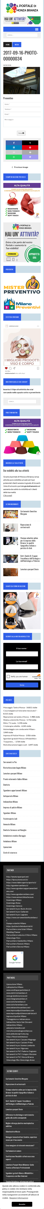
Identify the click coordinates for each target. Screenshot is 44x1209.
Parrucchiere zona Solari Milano (19, 929)
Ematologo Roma (13, 903)
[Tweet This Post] (30, 142)
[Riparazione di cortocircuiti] (10, 530)
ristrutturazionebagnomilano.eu (19, 1031)
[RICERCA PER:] (22, 34)
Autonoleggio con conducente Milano (19, 729)
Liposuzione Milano (14, 984)
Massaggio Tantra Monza (14, 707)
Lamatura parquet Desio (29, 569)
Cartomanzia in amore (13, 1150)
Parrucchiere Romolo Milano (18, 944)
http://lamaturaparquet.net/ (17, 877)
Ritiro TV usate (9, 723)
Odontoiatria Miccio (13, 1131)
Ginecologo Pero (13, 938)
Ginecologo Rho (13, 1060)
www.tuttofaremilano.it (15, 1002)
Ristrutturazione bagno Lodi (15, 745)
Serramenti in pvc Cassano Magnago (21, 1039)
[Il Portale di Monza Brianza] (22, 8)
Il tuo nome (22, 648)
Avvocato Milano (9, 824)
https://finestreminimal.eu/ (17, 1037)
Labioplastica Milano (14, 987)
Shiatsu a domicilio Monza (14, 720)
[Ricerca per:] (22, 401)
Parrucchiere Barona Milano (17, 947)
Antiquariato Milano (10, 796)
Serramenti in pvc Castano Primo (19, 1042)
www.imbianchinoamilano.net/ (18, 1007)
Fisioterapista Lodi (10, 818)
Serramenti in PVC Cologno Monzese (21, 1054)
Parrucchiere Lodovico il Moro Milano (21, 935)
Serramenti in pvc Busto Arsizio (19, 909)
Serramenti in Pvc (10, 762)
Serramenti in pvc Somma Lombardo (20, 1045)
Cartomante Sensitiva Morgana (28, 512)
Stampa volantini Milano (16, 923)
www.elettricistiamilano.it (16, 993)
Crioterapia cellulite (11, 726)
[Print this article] (30, 152)
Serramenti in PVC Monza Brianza (20, 1057)
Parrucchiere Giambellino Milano (19, 941)
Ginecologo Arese (27, 1060)
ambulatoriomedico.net (15, 1028)
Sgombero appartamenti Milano (15, 790)
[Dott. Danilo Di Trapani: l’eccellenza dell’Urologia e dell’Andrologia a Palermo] (10, 561)
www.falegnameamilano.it (16, 999)
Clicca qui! (7, 495)
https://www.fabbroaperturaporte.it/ (21, 882)
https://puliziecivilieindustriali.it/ (19, 926)
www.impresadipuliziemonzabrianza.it (21, 1013)
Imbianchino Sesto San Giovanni (19, 1022)
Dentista (6, 784)
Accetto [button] (22, 1204)
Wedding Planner (13, 932)
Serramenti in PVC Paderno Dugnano (21, 1051)
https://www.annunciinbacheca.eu (19, 897)
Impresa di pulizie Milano (12, 807)
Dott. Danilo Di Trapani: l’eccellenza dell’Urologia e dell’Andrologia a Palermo (30, 558)
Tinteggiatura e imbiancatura (18, 1019)
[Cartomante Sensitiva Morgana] (10, 516)
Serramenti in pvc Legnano (17, 914)
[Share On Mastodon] (30, 157)
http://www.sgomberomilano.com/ (20, 894)
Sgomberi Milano (9, 813)
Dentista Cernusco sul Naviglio (14, 830)
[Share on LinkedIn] (14, 147)
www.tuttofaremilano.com (17, 1004)
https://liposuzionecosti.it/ (17, 880)
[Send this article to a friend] (14, 152)
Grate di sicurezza (10, 852)
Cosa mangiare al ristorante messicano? (19, 710)
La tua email (22, 661)
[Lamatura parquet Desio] (10, 574)
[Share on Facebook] (14, 142)
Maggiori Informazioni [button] (18, 1198)
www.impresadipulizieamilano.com (20, 1010)
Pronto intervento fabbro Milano (15, 779)
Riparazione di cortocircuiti (25, 526)
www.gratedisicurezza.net (16, 996)
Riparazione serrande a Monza (16, 717)
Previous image (21, 167)
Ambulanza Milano (10, 841)
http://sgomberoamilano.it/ (17, 885)
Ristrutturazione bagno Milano (14, 767)
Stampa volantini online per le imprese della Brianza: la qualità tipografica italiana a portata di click (29, 543)
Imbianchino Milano (10, 801)
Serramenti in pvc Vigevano (17, 1048)
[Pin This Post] (30, 147)
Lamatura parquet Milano (12, 773)
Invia (20, 133)
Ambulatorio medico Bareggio (14, 835)
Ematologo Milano (14, 900)
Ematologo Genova (14, 906)
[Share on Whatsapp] (14, 157)
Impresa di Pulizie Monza (13, 735)
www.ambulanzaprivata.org (17, 1034)
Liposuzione (7, 847)
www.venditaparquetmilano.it (18, 990)
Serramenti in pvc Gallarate (17, 912)
